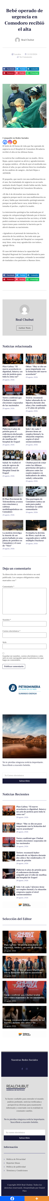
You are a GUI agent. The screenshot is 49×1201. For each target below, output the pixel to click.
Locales (17, 54)
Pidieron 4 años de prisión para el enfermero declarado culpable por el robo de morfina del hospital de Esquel (13, 435)
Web (4, 642)
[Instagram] (10, 142)
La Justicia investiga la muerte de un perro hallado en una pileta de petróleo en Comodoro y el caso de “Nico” (12, 539)
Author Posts (24, 328)
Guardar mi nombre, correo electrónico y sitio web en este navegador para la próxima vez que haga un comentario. (23, 658)
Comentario (8, 587)
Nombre (7, 620)
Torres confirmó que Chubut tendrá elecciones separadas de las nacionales (13, 401)
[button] (9, 69)
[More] (15, 142)
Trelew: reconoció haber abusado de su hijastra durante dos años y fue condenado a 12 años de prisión (36, 402)
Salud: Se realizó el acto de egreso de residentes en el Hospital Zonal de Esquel (12, 467)
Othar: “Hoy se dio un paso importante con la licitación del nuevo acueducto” (36, 370)
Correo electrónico (11, 631)
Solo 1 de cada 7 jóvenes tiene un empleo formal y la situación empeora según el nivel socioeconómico (34, 435)
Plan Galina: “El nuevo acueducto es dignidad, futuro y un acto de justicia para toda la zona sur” (12, 371)
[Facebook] (5, 142)
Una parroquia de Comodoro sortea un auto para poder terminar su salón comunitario (35, 504)
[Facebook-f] (22, 1068)
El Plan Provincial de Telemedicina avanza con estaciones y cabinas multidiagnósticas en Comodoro (13, 505)
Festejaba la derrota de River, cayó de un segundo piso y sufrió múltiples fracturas (36, 537)
